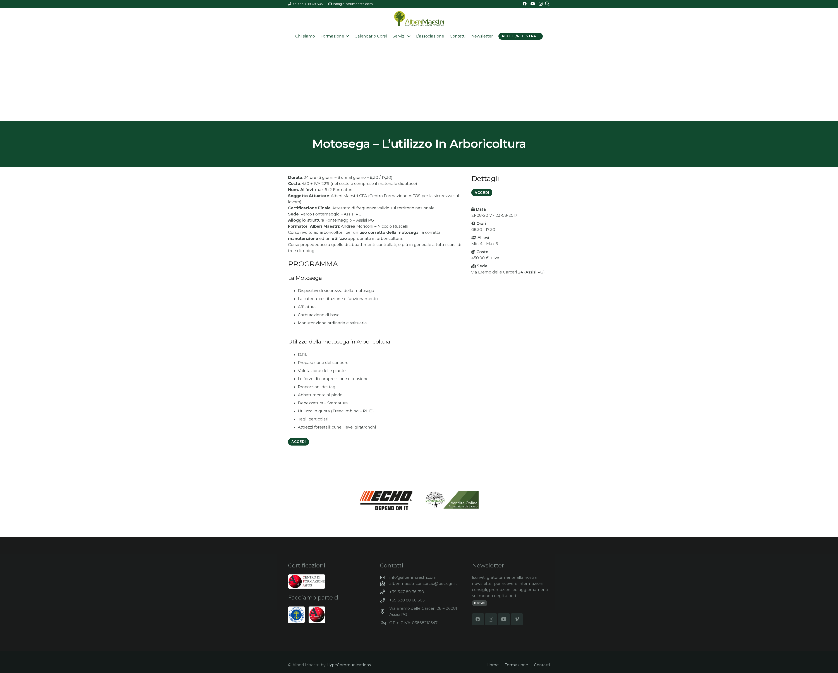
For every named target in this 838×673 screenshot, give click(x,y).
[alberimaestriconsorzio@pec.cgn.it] (384, 583)
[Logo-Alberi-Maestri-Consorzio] (419, 18)
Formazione (516, 665)
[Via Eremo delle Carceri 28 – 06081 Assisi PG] (384, 611)
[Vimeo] (517, 619)
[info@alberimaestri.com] (384, 577)
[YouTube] (533, 4)
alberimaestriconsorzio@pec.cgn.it (423, 583)
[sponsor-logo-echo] (386, 500)
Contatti (542, 665)
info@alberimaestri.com (412, 577)
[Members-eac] (296, 614)
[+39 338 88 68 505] (384, 600)
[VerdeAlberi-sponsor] (452, 500)
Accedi (298, 442)
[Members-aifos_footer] (317, 614)
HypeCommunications (349, 665)
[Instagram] (541, 4)
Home (493, 665)
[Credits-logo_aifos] (306, 581)
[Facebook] (525, 4)
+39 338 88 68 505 (407, 600)
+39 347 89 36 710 (406, 591)
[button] (346, 36)
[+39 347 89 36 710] (384, 592)
